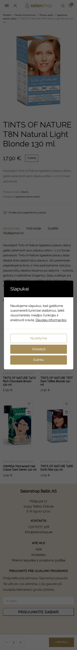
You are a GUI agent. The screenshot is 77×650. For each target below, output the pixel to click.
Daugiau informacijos (51, 320)
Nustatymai (38, 338)
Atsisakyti (38, 349)
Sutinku (38, 360)
